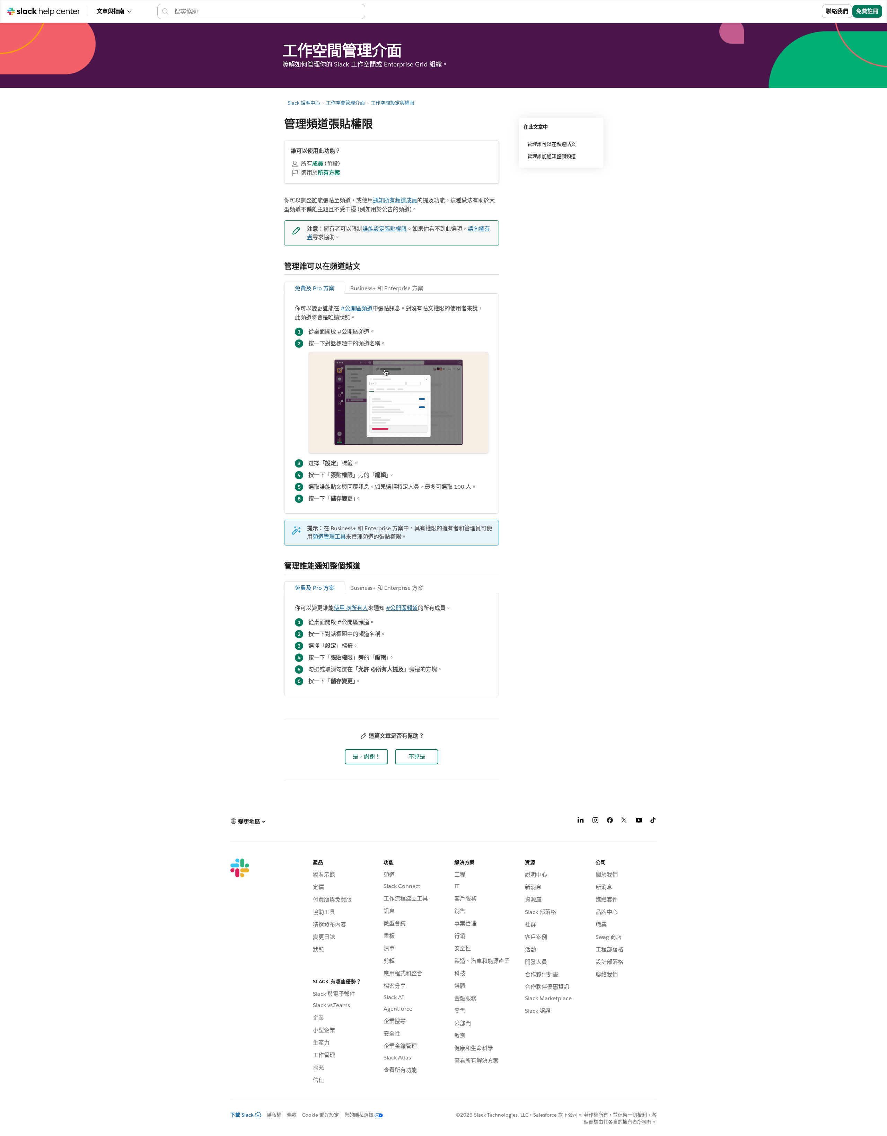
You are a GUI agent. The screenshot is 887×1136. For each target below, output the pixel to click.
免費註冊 (867, 11)
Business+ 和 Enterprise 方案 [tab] (386, 288)
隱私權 (274, 1115)
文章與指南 (110, 11)
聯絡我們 (837, 11)
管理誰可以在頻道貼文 (552, 144)
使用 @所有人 (351, 608)
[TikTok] (653, 821)
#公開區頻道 (356, 308)
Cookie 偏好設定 (320, 1115)
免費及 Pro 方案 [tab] (314, 288)
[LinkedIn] (581, 821)
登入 (807, 11)
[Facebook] (610, 821)
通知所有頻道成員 (395, 200)
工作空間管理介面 (345, 103)
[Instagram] (595, 821)
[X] (624, 821)
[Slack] (239, 972)
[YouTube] (639, 821)
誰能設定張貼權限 (384, 228)
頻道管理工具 (329, 536)
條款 (292, 1115)
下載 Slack (242, 1115)
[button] (366, 756)
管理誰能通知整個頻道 (551, 156)
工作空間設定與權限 (392, 103)
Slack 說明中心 (304, 103)
